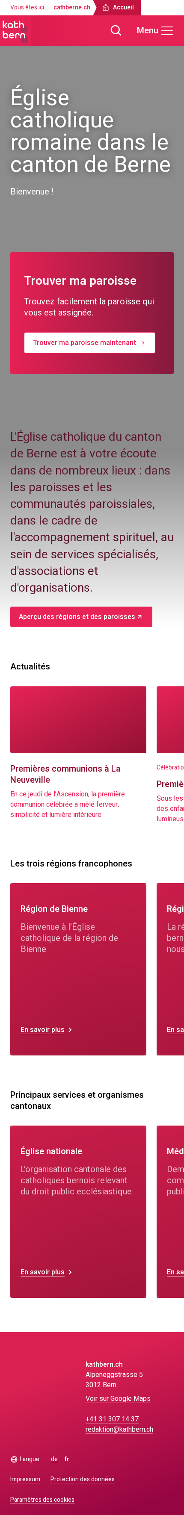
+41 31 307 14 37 (112, 1419)
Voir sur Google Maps (118, 1399)
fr (67, 1459)
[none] (78, 969)
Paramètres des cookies (42, 1500)
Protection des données (82, 1479)
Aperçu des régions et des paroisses (77, 617)
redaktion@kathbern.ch (119, 1429)
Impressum (25, 1479)
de (54, 1459)
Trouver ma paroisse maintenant (84, 343)
